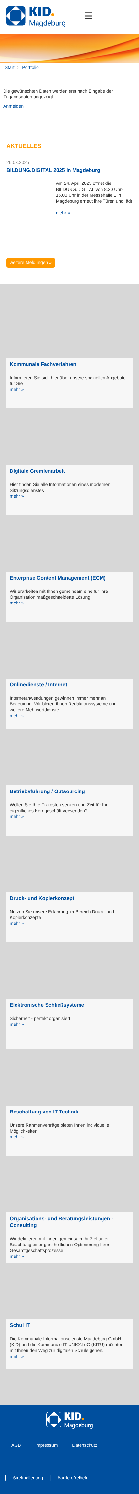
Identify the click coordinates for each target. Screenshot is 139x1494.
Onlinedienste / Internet (38, 685)
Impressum (46, 1445)
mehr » (63, 212)
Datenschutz (84, 1445)
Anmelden (13, 106)
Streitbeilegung (28, 1477)
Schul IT (20, 1325)
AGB (16, 1445)
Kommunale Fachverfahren (43, 364)
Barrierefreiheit (72, 1477)
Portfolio (30, 67)
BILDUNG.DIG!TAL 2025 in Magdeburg (53, 170)
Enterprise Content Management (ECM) (58, 578)
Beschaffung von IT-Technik (44, 1112)
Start (10, 67)
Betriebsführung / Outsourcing (47, 791)
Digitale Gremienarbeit (37, 471)
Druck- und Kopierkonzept (42, 898)
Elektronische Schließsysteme (47, 1005)
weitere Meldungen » (31, 262)
